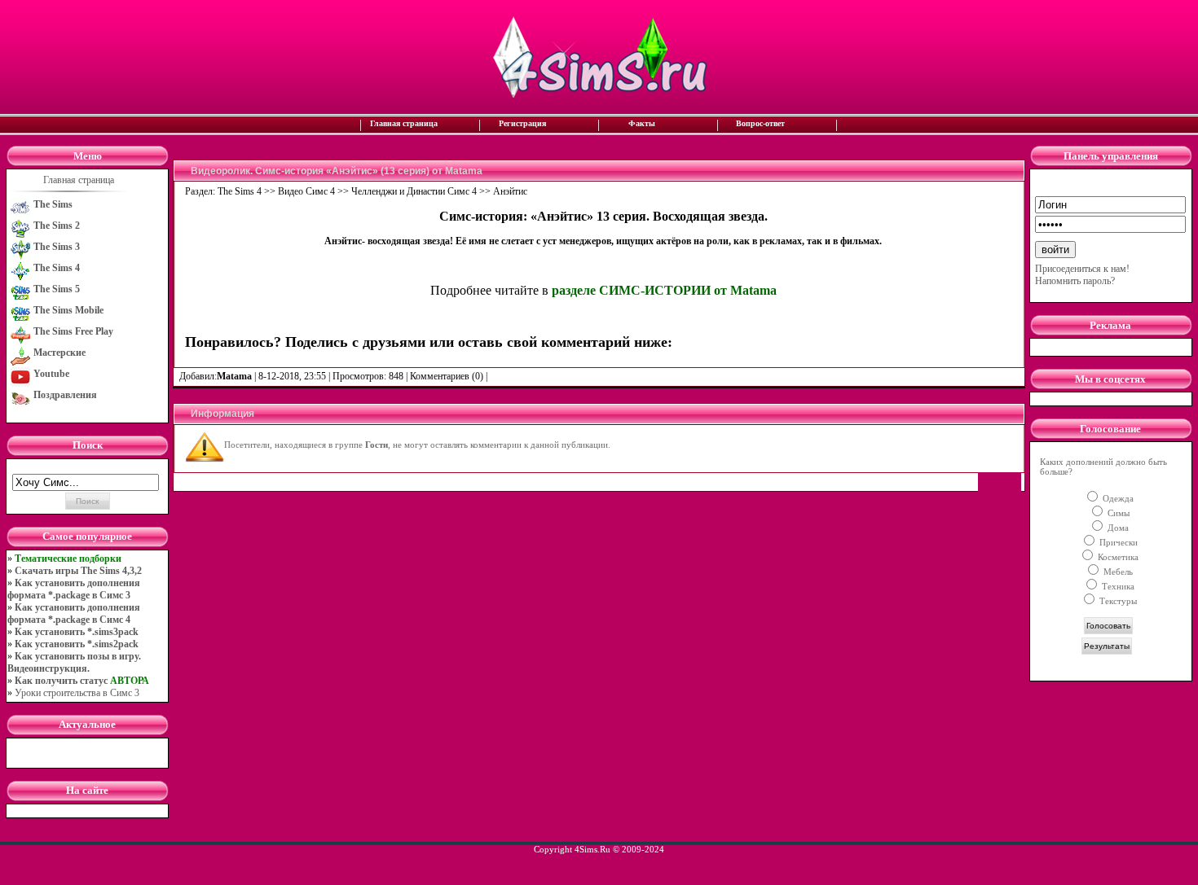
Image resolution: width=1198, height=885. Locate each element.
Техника (1116, 586)
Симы (1117, 513)
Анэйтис (510, 191)
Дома (1117, 527)
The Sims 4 (240, 191)
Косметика (1117, 557)
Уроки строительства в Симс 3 (77, 693)
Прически (1117, 542)
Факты (641, 123)
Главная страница (404, 123)
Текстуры (1117, 601)
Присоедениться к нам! (1082, 268)
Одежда (1117, 498)
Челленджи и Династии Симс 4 (414, 191)
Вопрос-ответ (760, 123)
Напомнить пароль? (1075, 281)
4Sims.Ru (592, 849)
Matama (234, 376)
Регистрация (522, 123)
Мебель (1117, 571)
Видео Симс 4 (306, 191)
